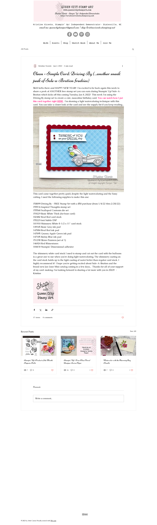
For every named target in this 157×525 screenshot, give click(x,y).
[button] (133, 49)
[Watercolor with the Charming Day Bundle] (118, 346)
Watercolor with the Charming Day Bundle (117, 361)
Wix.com (53, 521)
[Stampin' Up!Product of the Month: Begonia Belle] (38, 346)
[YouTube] (75, 34)
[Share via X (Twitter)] (40, 310)
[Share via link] (52, 310)
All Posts (24, 49)
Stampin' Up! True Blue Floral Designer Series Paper (77, 361)
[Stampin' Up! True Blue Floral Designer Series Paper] (78, 346)
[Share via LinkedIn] (46, 310)
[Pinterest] (81, 34)
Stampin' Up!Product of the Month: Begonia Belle (38, 361)
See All (133, 331)
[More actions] (122, 65)
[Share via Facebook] (34, 310)
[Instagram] (87, 34)
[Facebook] (69, 34)
